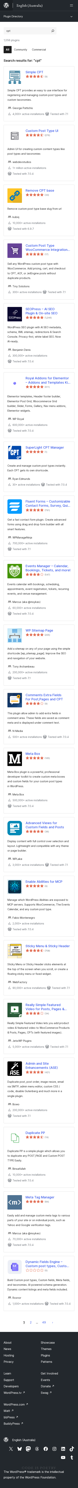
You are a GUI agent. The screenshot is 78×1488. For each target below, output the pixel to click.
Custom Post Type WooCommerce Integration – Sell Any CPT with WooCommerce (48, 248)
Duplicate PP (35, 1133)
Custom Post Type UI (42, 131)
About (8, 1342)
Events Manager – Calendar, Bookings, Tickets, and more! (48, 568)
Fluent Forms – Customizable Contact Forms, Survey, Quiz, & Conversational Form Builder (48, 503)
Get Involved (49, 1373)
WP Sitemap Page (39, 630)
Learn (7, 1373)
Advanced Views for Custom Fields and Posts (45, 825)
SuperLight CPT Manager (45, 447)
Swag (46, 1393)
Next (52, 1322)
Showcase (48, 1342)
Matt (9, 1411)
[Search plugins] (52, 30)
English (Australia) (24, 1440)
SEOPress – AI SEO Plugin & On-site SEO (42, 311)
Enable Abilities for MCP (44, 881)
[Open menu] (72, 5)
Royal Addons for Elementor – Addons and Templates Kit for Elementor (47, 380)
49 (44, 1322)
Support (9, 1380)
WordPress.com (16, 1404)
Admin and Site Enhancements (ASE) (42, 1066)
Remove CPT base (40, 190)
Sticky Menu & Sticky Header (48, 946)
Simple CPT (34, 72)
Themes (46, 1349)
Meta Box (33, 754)
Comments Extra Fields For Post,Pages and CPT (44, 697)
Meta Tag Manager (40, 1197)
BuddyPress (13, 1423)
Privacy (9, 1361)
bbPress (11, 1417)
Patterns (46, 1361)
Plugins (45, 1355)
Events (45, 1380)
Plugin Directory (13, 16)
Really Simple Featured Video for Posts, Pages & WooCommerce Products (45, 1007)
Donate (47, 1386)
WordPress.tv (14, 1393)
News (7, 1349)
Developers (11, 1386)
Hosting (9, 1355)
